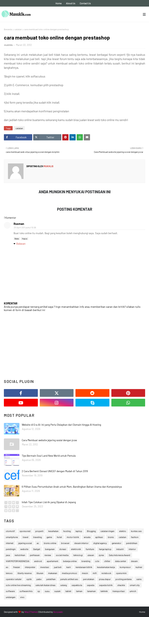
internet (9, 543)
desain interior (81, 543)
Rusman (19, 223)
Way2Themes (31, 611)
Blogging (91, 531)
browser (65, 543)
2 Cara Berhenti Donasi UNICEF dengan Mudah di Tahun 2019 (55, 471)
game (49, 537)
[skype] (92, 402)
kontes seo (136, 531)
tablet (68, 591)
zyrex (101, 555)
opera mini (121, 573)
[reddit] (92, 393)
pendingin (11, 549)
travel (25, 537)
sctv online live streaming (18, 585)
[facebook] (21, 393)
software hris (26, 591)
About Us (70, 3)
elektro (122, 531)
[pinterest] (128, 393)
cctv (97, 561)
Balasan (21, 243)
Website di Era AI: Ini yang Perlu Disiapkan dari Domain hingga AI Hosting (61, 424)
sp (38, 591)
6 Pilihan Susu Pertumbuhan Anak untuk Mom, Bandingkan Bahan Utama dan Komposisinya (72, 486)
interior (132, 549)
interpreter (30, 567)
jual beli (58, 567)
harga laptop (105, 549)
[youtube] (21, 402)
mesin (85, 573)
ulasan (90, 555)
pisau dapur (105, 579)
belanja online (70, 561)
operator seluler (14, 579)
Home (58, 3)
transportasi (119, 591)
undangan (10, 597)
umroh (133, 591)
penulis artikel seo (69, 579)
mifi (95, 573)
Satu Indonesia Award (119, 555)
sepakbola (77, 585)
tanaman (91, 591)
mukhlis (8, 44)
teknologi (78, 555)
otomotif (10, 531)
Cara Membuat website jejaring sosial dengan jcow (49, 440)
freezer (16, 567)
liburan (39, 573)
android (38, 561)
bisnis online (50, 543)
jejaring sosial (25, 543)
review (47, 555)
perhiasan (35, 555)
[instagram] (57, 402)
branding (85, 561)
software (10, 591)
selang (63, 585)
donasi (62, 549)
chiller (107, 561)
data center (120, 561)
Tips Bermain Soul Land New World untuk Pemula (49, 455)
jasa (8, 555)
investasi (44, 567)
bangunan (50, 549)
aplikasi (99, 537)
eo (7, 567)
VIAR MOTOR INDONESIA (17, 561)
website (24, 549)
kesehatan (53, 531)
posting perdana (123, 579)
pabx (39, 579)
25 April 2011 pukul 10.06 (25, 227)
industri (120, 549)
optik (29, 579)
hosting (67, 531)
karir (68, 567)
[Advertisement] (74, 345)
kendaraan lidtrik (84, 567)
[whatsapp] (128, 402)
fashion (134, 537)
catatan (18, 29)
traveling (37, 537)
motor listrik (73, 537)
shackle (121, 585)
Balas (17, 238)
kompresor (125, 567)
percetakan (88, 579)
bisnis (111, 537)
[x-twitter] (57, 393)
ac (38, 543)
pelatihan (50, 579)
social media (62, 555)
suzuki (57, 591)
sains (139, 579)
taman (79, 591)
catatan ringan (107, 531)
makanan (52, 573)
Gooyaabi (58, 611)
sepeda (90, 585)
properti (39, 531)
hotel (59, 537)
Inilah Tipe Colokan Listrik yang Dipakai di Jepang (49, 502)
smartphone (12, 537)
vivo (22, 597)
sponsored (25, 531)
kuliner (139, 567)
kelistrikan (20, 555)
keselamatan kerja (106, 567)
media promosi (69, 573)
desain (134, 561)
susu (47, 591)
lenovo (9, 573)
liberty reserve (24, 573)
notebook (106, 573)
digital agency (100, 543)
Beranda (8, 29)
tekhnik (104, 591)
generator (116, 543)
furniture (90, 549)
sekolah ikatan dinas (45, 585)
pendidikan (131, 543)
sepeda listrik (106, 585)
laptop (78, 531)
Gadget (36, 549)
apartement (52, 561)
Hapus (24, 238)
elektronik (76, 549)
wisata (87, 537)
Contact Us (85, 3)
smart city (135, 585)
